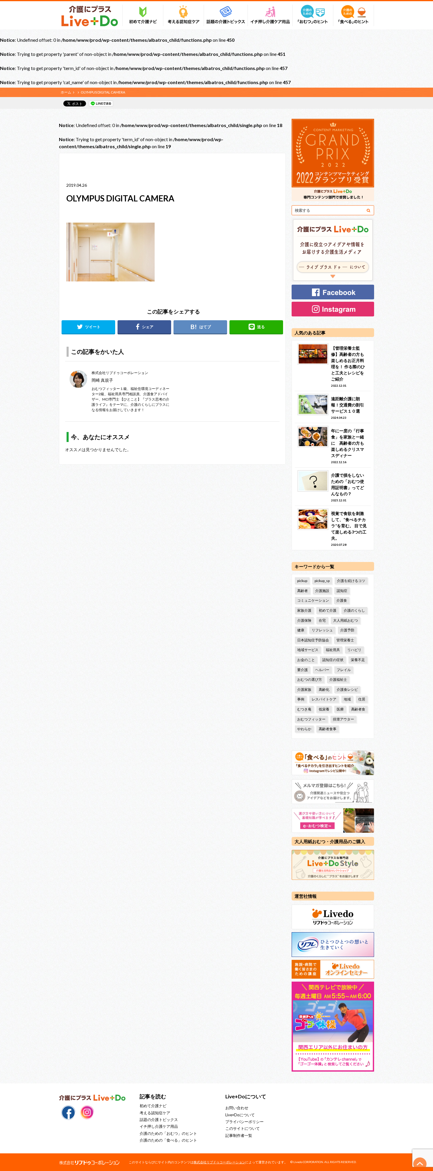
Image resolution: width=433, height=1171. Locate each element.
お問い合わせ (236, 1107)
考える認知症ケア (155, 1112)
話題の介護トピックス (159, 1119)
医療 (340, 709)
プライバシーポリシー (244, 1121)
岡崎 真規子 (102, 380)
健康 (300, 630)
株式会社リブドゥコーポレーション (219, 1162)
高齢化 (324, 689)
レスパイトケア (324, 699)
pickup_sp (322, 580)
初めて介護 (327, 610)
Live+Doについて (240, 1114)
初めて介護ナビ (153, 1105)
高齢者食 (358, 709)
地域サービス (307, 650)
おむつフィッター (311, 719)
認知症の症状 (332, 660)
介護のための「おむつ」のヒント (168, 1133)
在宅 (322, 620)
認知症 (342, 590)
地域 (347, 699)
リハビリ (354, 650)
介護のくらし (354, 610)
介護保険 (304, 620)
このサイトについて (242, 1128)
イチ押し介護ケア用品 (159, 1126)
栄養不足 (358, 660)
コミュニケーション (313, 600)
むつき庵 (304, 709)
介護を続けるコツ (351, 580)
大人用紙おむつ (345, 620)
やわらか (304, 729)
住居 (361, 699)
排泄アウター (343, 719)
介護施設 (322, 590)
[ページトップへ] (420, 1164)
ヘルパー (322, 670)
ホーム (66, 92)
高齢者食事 (327, 729)
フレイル (344, 670)
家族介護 (304, 610)
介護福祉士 (338, 679)
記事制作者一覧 (238, 1135)
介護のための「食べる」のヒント (168, 1140)
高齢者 (302, 590)
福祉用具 (333, 650)
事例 (300, 699)
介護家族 (304, 689)
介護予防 (347, 630)
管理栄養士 (345, 640)
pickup (302, 580)
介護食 (341, 600)
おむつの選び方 (309, 679)
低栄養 (324, 709)
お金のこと (306, 660)
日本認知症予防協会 (313, 640)
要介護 (302, 670)
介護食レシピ (347, 689)
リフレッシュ (322, 630)
